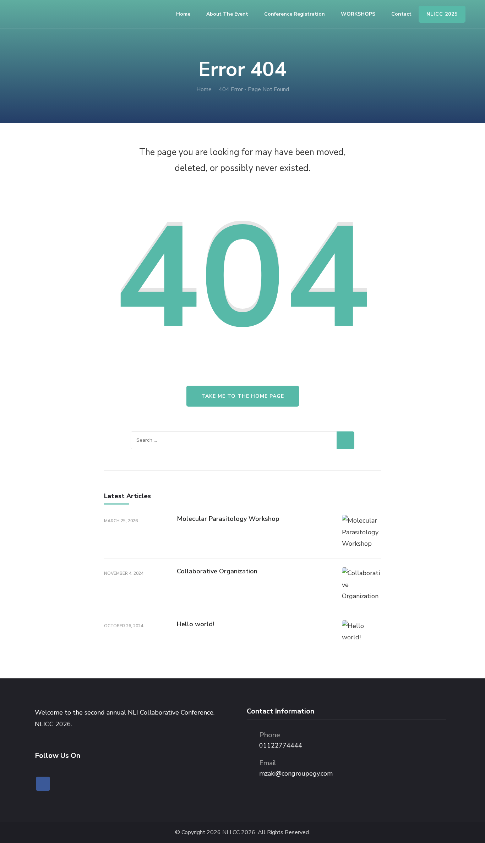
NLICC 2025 (442, 14)
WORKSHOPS (358, 14)
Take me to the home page (242, 396)
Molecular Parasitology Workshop (228, 518)
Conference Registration (294, 14)
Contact (401, 14)
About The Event (227, 14)
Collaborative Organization (217, 571)
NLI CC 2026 (238, 832)
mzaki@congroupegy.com (296, 773)
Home (183, 14)
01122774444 (280, 745)
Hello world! (195, 624)
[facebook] (43, 784)
